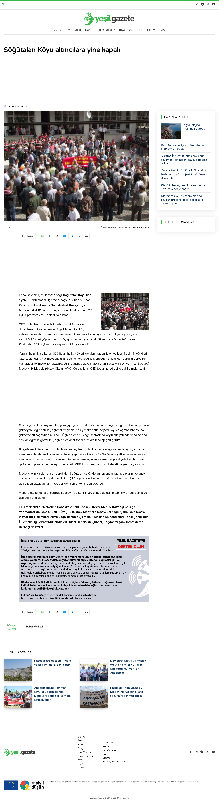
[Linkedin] (71, 236)
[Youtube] (214, 4)
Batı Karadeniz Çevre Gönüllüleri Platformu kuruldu (182, 146)
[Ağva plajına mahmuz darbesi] (171, 131)
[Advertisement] (109, 79)
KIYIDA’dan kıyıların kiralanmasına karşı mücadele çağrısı (183, 187)
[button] (3, 5)
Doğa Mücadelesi (141, 227)
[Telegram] (202, 4)
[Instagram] (197, 4)
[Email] (79, 236)
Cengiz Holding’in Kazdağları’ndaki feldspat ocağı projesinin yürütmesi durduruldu (184, 174)
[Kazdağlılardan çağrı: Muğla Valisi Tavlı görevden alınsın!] (18, 670)
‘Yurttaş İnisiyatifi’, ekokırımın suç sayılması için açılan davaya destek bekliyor (184, 159)
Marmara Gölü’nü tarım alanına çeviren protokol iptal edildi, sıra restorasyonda (182, 199)
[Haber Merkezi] (6, 106)
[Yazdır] (86, 236)
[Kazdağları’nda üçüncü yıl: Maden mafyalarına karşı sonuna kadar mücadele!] (94, 697)
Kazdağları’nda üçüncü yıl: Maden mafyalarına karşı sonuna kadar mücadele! (127, 692)
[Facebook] (191, 4)
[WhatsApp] (42, 236)
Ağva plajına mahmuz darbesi (195, 126)
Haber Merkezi (17, 106)
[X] (208, 4)
